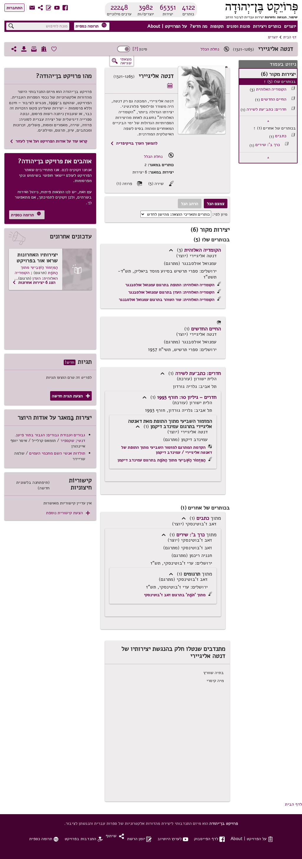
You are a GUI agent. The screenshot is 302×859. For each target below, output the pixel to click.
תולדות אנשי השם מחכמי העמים (57, 453)
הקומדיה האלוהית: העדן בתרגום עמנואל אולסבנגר (171, 292)
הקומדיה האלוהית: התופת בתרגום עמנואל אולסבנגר (169, 285)
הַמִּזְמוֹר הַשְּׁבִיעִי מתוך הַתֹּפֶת (39, 270)
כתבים (280, 136)
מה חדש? (198, 26)
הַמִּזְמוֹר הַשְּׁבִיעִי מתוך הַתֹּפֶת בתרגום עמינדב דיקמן (162, 460)
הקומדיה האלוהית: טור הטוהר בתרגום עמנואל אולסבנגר (166, 299)
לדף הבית (293, 804)
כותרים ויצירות (267, 26)
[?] (135, 49)
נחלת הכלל (210, 49)
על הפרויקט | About (167, 26)
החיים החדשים (273, 99)
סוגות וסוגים (238, 26)
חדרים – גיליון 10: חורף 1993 (186, 397)
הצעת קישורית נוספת (68, 513)
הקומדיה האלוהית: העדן (36, 275)
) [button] (171, 250)
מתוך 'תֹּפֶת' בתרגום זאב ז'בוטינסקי (175, 595)
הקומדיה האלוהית (271, 89)
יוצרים (290, 26)
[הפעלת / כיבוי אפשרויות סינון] (123, 49)
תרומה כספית (91, 25)
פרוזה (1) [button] (129, 183)
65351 (168, 7)
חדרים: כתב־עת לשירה (266, 109)
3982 (146, 7)
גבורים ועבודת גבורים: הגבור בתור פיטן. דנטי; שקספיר (50, 437)
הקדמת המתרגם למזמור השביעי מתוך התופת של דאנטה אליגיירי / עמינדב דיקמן (166, 449)
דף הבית (289, 37)
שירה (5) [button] (161, 183)
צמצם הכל (215, 203)
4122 (188, 7)
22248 (119, 7)
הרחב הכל (189, 203)
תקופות (217, 26)
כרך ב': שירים (267, 144)
